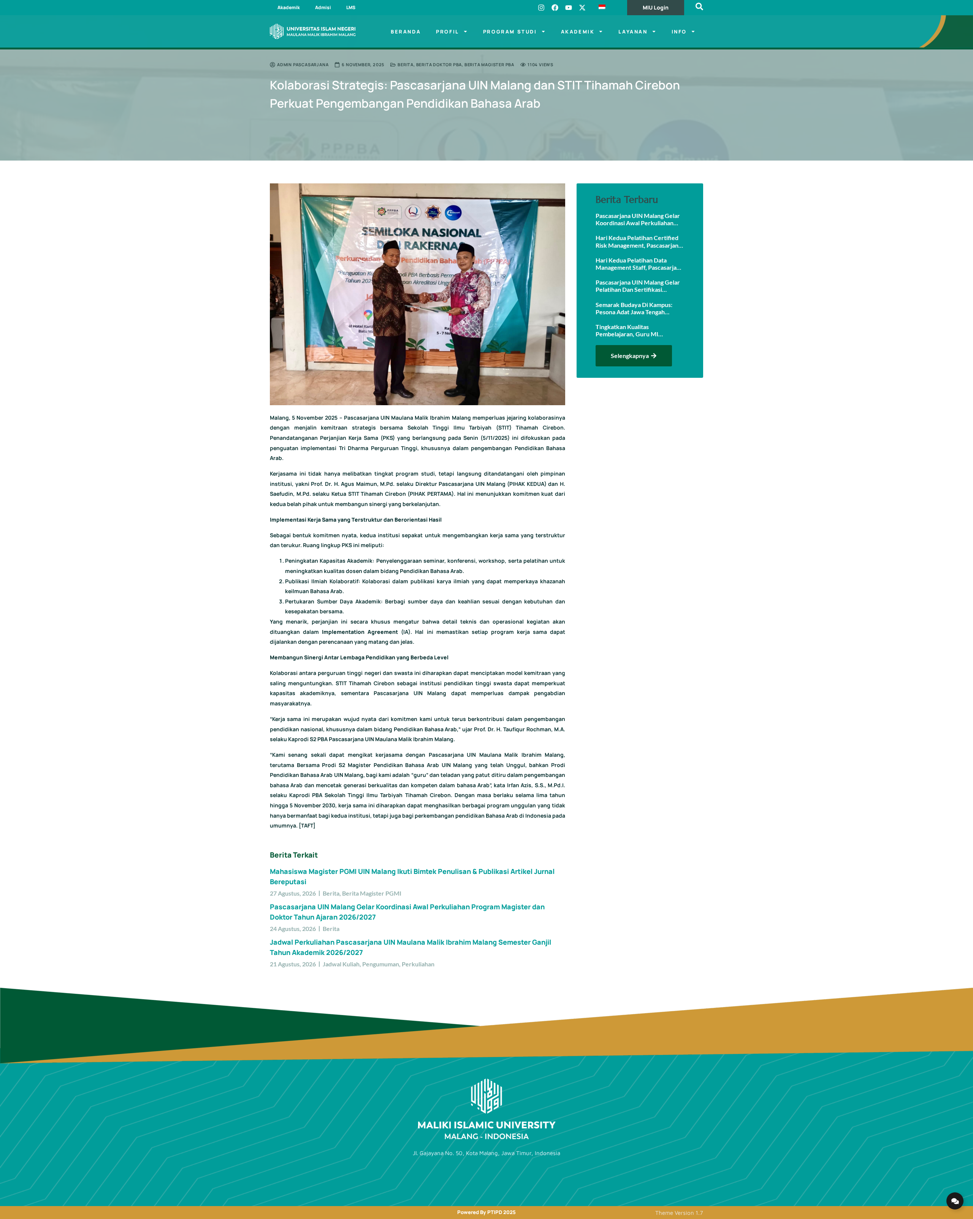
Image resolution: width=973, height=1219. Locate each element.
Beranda (406, 31)
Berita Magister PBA (489, 64)
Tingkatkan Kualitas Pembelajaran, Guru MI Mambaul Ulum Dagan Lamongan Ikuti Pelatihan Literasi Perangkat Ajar (639, 330)
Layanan (632, 31)
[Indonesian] (608, 7)
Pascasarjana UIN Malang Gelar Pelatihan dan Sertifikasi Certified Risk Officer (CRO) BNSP (638, 285)
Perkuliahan (418, 964)
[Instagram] (541, 7)
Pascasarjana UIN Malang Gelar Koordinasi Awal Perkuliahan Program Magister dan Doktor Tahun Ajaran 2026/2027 (638, 219)
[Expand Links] (954, 1200)
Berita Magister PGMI (371, 893)
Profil (447, 31)
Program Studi (510, 31)
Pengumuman (380, 964)
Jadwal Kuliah (341, 964)
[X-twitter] (582, 7)
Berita (406, 64)
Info (679, 31)
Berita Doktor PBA (439, 64)
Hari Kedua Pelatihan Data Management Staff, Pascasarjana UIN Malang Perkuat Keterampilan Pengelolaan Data (639, 263)
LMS (350, 7)
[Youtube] (568, 7)
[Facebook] (555, 7)
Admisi (323, 7)
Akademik (288, 7)
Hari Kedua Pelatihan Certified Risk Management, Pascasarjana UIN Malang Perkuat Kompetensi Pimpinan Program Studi (638, 241)
